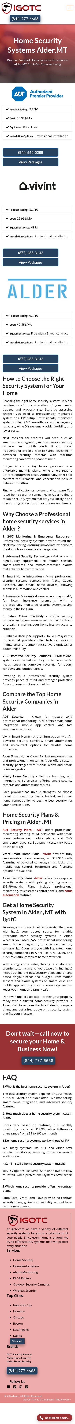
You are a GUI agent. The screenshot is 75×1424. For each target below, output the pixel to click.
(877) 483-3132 (30, 252)
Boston (18, 1323)
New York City (22, 1305)
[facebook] (7, 1386)
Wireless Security (25, 1290)
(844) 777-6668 (25, 18)
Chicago (18, 1317)
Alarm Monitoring (25, 1272)
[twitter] (13, 1386)
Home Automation (26, 1266)
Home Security (23, 1260)
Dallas (17, 1336)
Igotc (16, 1396)
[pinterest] (25, 1386)
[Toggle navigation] (70, 7)
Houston (19, 1311)
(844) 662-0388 (30, 152)
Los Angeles (21, 1330)
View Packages (30, 162)
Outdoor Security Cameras (31, 1284)
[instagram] (19, 1386)
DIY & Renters (22, 1278)
